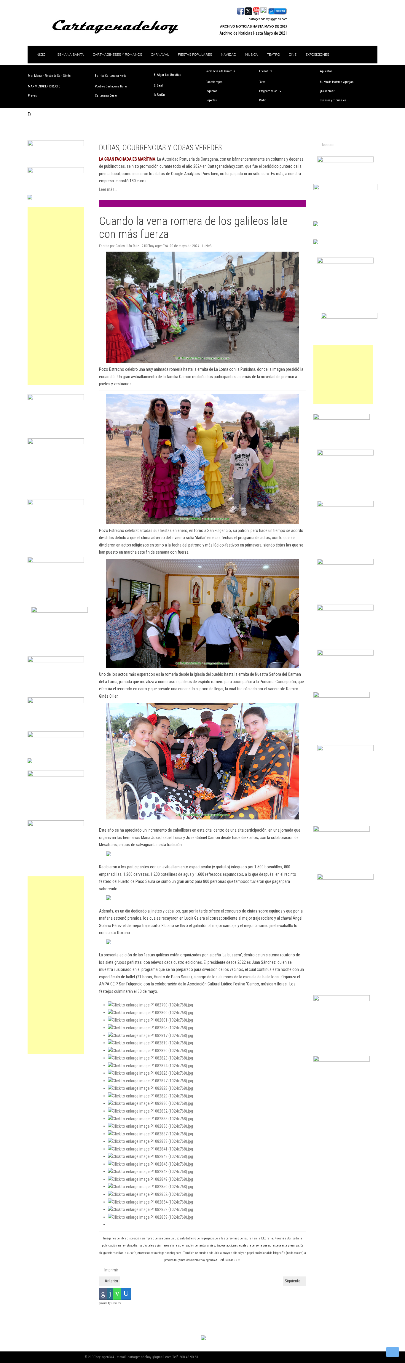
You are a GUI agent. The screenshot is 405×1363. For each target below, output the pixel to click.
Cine (292, 54)
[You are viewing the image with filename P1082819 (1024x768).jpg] (150, 1042)
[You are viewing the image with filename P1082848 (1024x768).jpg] (150, 1171)
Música (251, 54)
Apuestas (326, 71)
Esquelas (211, 91)
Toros (262, 82)
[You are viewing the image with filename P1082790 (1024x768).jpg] (150, 1004)
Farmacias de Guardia (220, 71)
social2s (116, 1303)
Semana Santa (70, 54)
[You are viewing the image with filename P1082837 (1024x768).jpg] (150, 1133)
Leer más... (108, 189)
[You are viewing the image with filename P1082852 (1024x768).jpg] (150, 1194)
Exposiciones (317, 54)
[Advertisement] (56, 296)
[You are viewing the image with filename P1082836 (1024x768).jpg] (150, 1126)
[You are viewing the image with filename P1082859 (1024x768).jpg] (150, 1217)
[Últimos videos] (256, 10)
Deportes (211, 100)
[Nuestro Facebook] (241, 10)
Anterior (111, 1281)
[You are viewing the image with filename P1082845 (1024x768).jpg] (150, 1163)
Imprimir (110, 1270)
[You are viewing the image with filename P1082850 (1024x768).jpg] (150, 1186)
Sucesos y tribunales (333, 100)
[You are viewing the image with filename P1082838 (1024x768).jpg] (150, 1141)
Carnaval (160, 54)
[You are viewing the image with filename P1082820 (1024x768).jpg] (150, 1050)
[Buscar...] (277, 10)
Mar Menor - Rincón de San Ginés (49, 76)
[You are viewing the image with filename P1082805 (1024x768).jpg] (150, 1027)
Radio (262, 100)
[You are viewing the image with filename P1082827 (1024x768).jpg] (150, 1080)
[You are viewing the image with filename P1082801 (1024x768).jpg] (150, 1019)
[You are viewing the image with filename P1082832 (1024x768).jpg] (150, 1110)
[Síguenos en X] (248, 10)
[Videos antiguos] (263, 10)
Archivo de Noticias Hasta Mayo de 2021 (253, 33)
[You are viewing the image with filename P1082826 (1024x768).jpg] (150, 1072)
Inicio (40, 54)
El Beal (158, 85)
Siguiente (293, 1281)
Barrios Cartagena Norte (110, 76)
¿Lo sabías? (327, 91)
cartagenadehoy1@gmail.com (268, 19)
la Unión (159, 95)
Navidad (228, 54)
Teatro (273, 54)
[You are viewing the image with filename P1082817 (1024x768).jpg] (150, 1035)
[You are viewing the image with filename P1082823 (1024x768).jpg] (150, 1057)
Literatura (265, 71)
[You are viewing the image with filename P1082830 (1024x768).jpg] (150, 1103)
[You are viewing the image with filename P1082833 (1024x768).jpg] (150, 1118)
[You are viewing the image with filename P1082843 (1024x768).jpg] (150, 1156)
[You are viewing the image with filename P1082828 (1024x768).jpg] (150, 1088)
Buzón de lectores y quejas (336, 82)
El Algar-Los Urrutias (167, 75)
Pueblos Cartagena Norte (111, 86)
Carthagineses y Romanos (117, 54)
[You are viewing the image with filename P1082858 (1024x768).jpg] (150, 1209)
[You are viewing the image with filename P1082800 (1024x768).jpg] (150, 1012)
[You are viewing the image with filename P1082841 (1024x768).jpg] (150, 1148)
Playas (32, 96)
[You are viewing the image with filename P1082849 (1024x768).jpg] (150, 1179)
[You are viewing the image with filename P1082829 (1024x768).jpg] (150, 1095)
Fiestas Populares (195, 54)
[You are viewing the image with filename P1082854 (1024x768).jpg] (150, 1201)
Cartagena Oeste (106, 96)
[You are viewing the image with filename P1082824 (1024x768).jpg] (150, 1065)
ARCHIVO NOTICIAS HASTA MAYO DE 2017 (253, 26)
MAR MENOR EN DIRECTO (44, 86)
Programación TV (270, 91)
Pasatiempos (213, 82)
